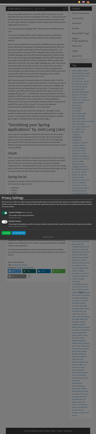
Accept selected (19, 233)
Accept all (6, 233)
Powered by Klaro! (48, 237)
